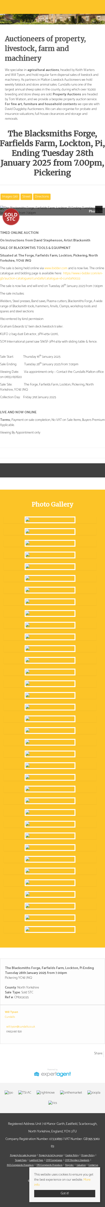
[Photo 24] (50, 824)
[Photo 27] (50, 894)
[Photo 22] (50, 777)
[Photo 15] (50, 695)
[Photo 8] (50, 613)
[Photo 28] (50, 906)
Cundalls (10, 1017)
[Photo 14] (50, 683)
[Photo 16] (50, 707)
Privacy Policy (87, 1155)
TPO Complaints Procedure (49, 1165)
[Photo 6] (50, 590)
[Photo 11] (50, 648)
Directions (42, 196)
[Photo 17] (50, 718)
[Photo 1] (50, 531)
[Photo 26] (50, 871)
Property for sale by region (23, 1155)
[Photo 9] (50, 625)
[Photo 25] (50, 847)
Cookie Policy (72, 1155)
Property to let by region (51, 1155)
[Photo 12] (50, 660)
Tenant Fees (21, 1160)
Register (69, 1165)
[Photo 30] (50, 929)
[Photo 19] (50, 519)
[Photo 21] (50, 754)
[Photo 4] (50, 566)
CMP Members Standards (77, 1160)
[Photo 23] (50, 800)
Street (26, 196)
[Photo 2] (50, 543)
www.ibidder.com (55, 268)
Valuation (81, 1165)
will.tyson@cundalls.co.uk (20, 1027)
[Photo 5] (50, 578)
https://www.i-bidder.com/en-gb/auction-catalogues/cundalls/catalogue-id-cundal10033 (51, 276)
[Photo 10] (50, 636)
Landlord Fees (36, 1160)
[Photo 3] (50, 555)
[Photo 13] (50, 672)
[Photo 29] (50, 917)
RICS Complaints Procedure (20, 1165)
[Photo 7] (50, 601)
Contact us (93, 1165)
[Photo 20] (50, 742)
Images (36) (10, 196)
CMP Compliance (54, 1160)
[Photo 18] (50, 730)
